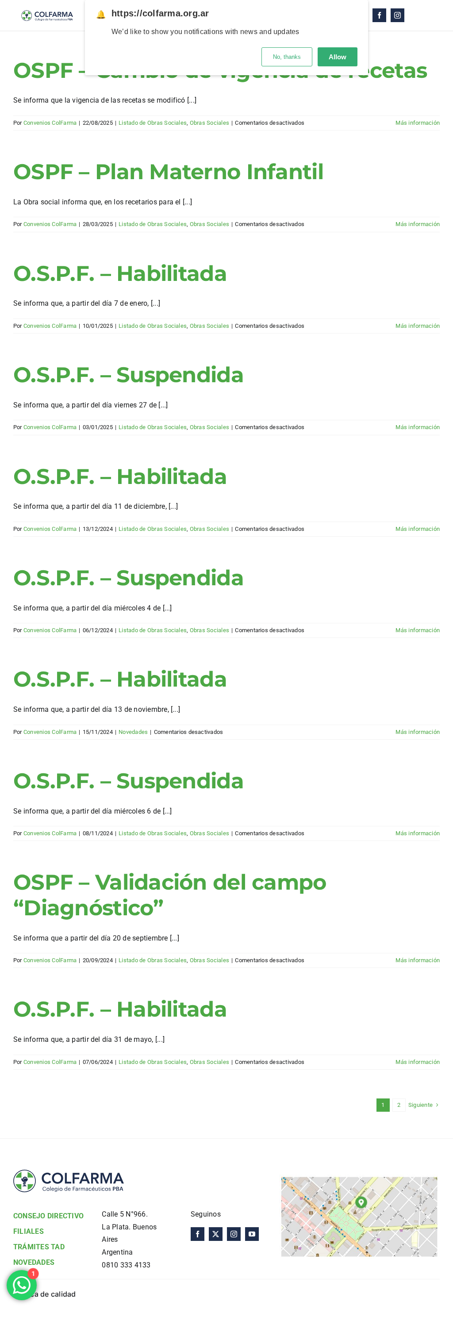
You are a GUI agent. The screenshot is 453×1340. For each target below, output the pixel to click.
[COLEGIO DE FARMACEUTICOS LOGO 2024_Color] (47, 8)
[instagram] (397, 15)
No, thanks (287, 57)
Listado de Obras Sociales (153, 122)
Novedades (133, 732)
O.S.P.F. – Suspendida (128, 375)
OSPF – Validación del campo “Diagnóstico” (169, 895)
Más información (417, 122)
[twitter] (216, 1234)
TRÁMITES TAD (39, 1247)
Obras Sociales (209, 122)
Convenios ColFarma (50, 122)
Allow (337, 57)
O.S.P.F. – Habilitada (120, 273)
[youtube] (252, 1234)
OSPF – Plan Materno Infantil (168, 171)
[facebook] (379, 15)
